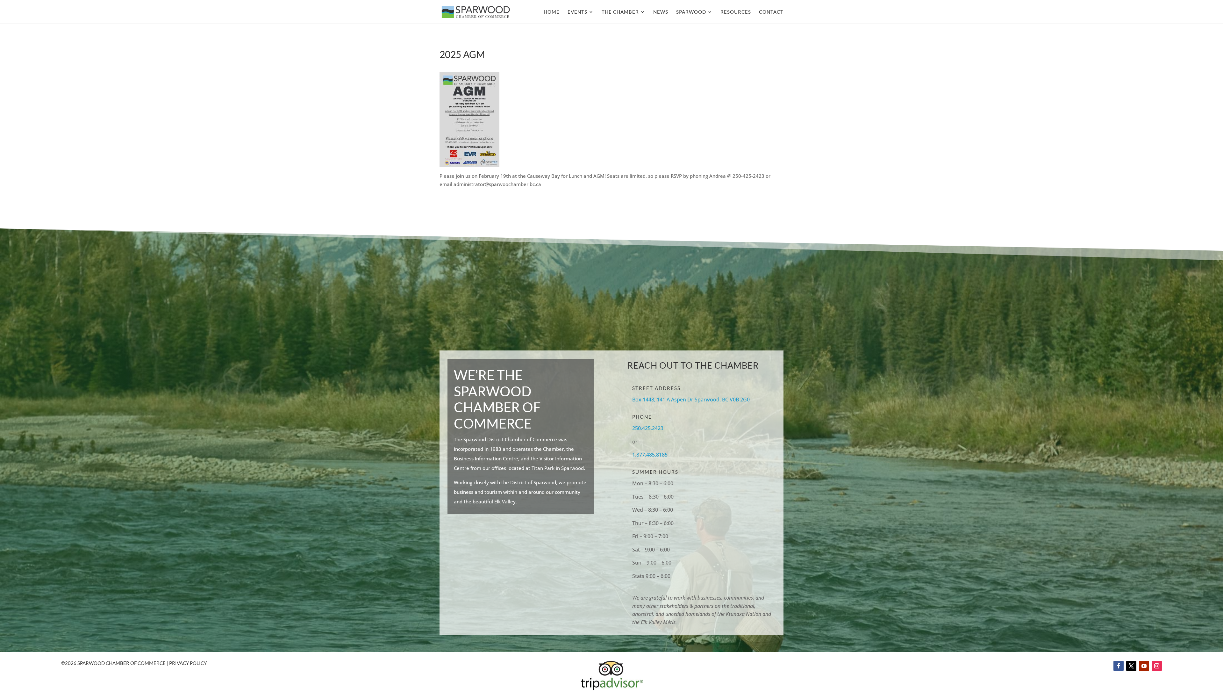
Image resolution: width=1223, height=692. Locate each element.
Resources (735, 12)
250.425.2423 (647, 428)
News (660, 12)
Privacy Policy (188, 663)
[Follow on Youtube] (1144, 666)
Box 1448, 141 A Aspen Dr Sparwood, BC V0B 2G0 (691, 399)
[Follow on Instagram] (1157, 666)
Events (577, 12)
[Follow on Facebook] (1118, 666)
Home (552, 12)
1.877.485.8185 (650, 454)
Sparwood (691, 12)
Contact (771, 12)
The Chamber (620, 12)
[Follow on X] (1131, 666)
